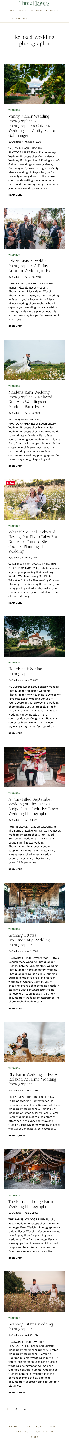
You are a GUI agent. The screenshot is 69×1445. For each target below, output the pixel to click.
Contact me (15, 18)
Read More (16, 195)
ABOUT (13, 10)
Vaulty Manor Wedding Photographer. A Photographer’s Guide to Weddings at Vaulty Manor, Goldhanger (32, 126)
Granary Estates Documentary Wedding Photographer (29, 940)
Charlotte (16, 142)
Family (39, 10)
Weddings (23, 10)
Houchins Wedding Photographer (25, 671)
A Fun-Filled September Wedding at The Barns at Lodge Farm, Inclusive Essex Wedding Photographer (33, 806)
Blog (25, 18)
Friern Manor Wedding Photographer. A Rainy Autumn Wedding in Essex (32, 266)
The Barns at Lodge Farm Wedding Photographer (30, 1204)
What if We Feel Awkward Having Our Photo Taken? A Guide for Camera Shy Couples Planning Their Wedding (32, 542)
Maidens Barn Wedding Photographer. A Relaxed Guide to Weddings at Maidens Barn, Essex (30, 399)
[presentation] (34, 84)
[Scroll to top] (66, 1232)
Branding (54, 10)
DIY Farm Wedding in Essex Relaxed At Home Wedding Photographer (33, 1079)
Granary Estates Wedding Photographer (30, 1326)
